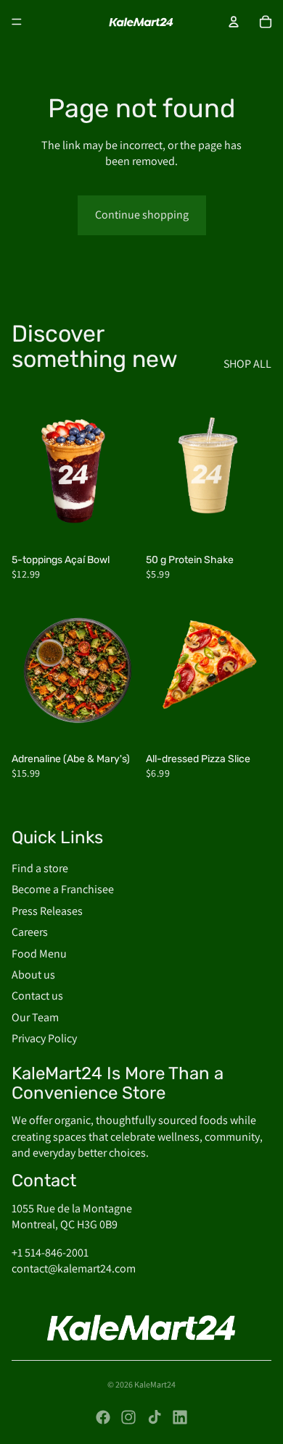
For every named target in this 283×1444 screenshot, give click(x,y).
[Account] (234, 22)
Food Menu (39, 953)
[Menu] (16, 21)
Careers (30, 932)
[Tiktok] (154, 1417)
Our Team (35, 1017)
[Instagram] (128, 1417)
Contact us (37, 996)
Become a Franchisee (63, 890)
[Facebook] (103, 1417)
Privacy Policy (44, 1038)
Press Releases (47, 911)
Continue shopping (142, 214)
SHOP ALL (247, 363)
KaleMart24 (155, 1384)
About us (33, 974)
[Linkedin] (180, 1417)
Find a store (40, 868)
